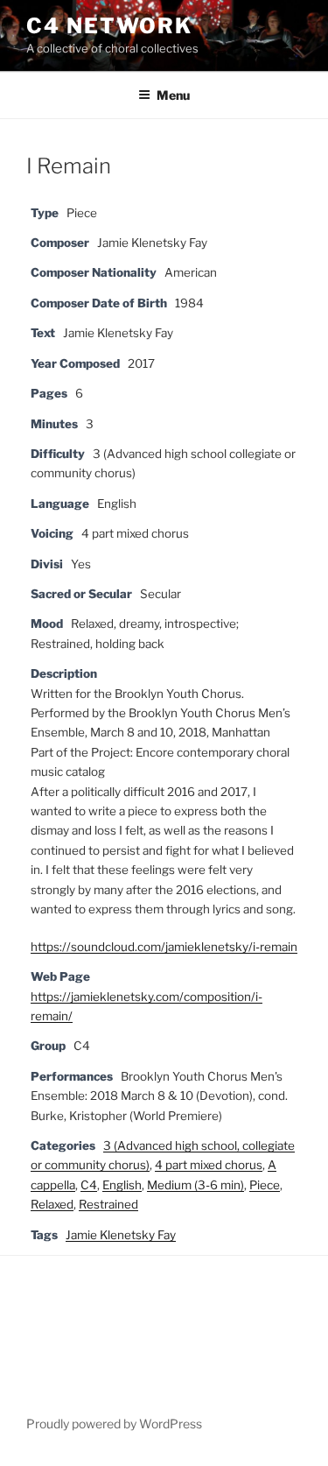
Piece (264, 1185)
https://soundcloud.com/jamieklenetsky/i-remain (164, 947)
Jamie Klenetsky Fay (121, 1235)
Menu (173, 95)
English (122, 1185)
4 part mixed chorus (208, 1165)
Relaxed (52, 1204)
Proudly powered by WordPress (114, 1423)
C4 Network (109, 26)
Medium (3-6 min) (195, 1185)
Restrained (108, 1204)
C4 (88, 1185)
